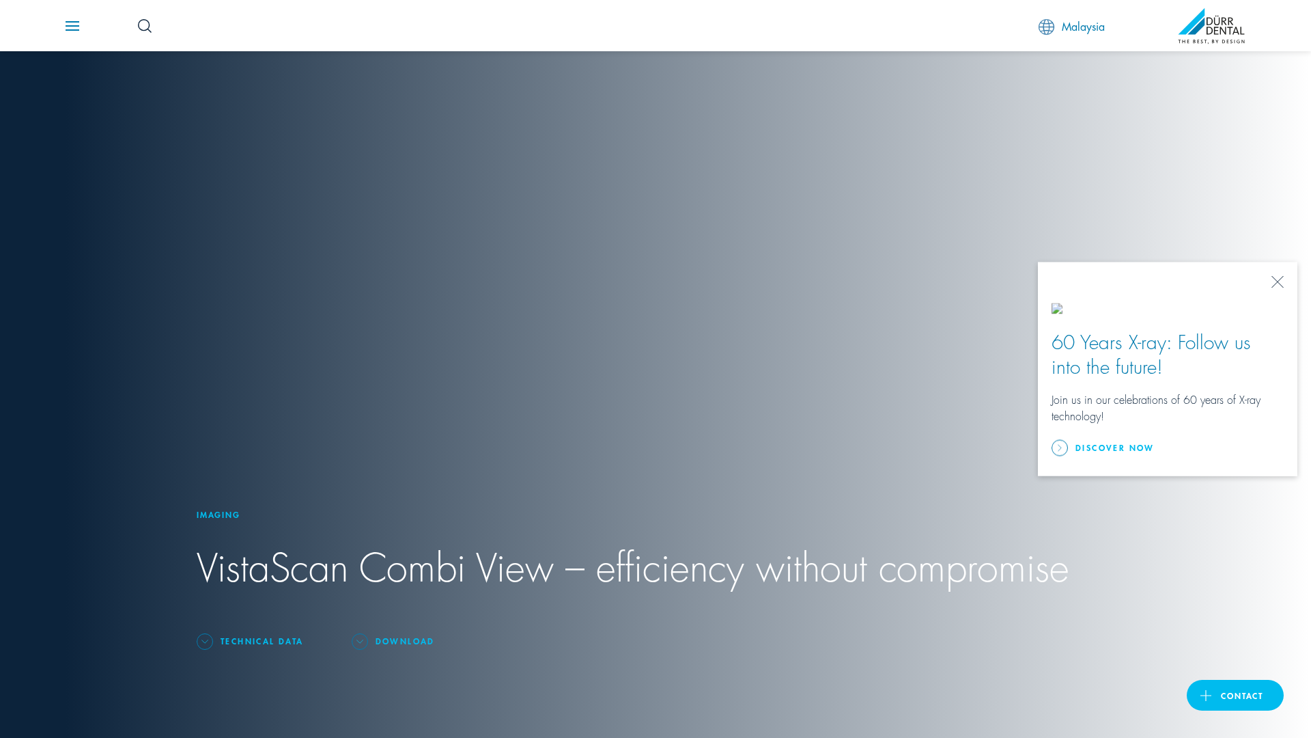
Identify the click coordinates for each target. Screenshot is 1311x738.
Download (405, 640)
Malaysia (1083, 25)
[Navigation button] (72, 26)
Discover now (1115, 447)
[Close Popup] (1277, 282)
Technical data (262, 640)
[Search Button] (144, 26)
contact (1242, 695)
